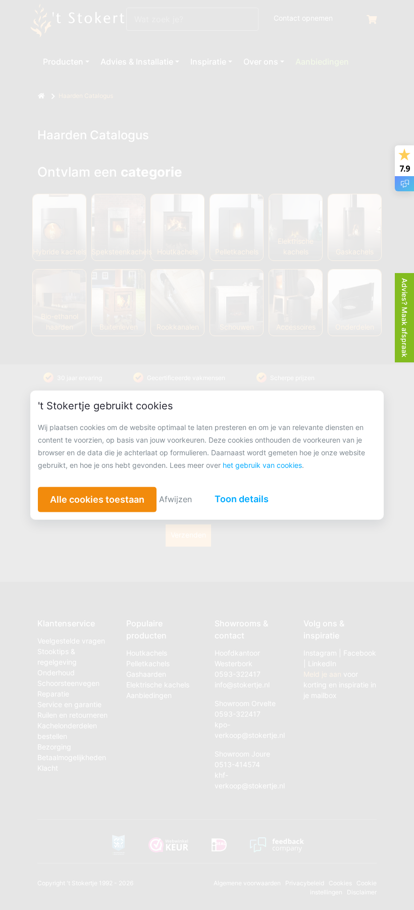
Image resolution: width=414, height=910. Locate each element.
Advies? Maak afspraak (404, 317)
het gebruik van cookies (262, 464)
